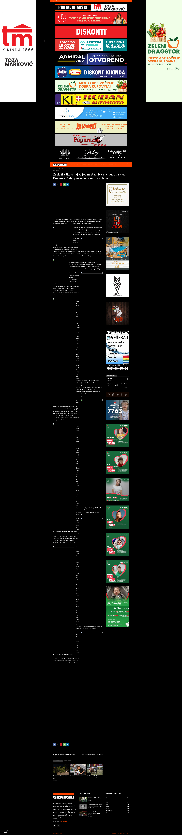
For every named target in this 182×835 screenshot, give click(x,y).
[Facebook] (125, 1)
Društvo (57, 170)
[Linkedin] (67, 184)
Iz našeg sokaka (87, 164)
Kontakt (82, 0)
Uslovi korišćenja (121, 833)
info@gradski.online (65, 821)
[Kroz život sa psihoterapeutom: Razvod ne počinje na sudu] (78, 769)
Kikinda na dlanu (72, 0)
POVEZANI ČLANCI (58, 761)
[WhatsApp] (64, 184)
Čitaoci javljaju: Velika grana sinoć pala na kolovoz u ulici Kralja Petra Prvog (60, 777)
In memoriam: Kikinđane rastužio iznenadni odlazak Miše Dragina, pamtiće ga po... (95, 806)
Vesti (78, 164)
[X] (57, 184)
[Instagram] (128, 1)
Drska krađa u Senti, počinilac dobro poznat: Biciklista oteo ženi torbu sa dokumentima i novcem (92, 754)
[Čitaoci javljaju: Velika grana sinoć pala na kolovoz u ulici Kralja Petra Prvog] (61, 769)
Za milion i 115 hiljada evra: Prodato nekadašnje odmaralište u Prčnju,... (95, 799)
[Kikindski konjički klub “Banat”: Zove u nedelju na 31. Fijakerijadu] (95, 769)
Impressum (114, 833)
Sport (96, 164)
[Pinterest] (61, 184)
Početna (72, 164)
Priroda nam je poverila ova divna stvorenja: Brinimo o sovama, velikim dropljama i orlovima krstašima (64, 754)
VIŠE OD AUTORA (68, 761)
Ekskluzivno (112, 164)
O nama (78, 0)
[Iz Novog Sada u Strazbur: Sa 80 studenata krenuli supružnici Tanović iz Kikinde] (83, 813)
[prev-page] (54, 781)
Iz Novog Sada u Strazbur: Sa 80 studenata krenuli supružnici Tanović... (95, 813)
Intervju (103, 164)
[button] (127, 164)
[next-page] (56, 781)
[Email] (70, 184)
